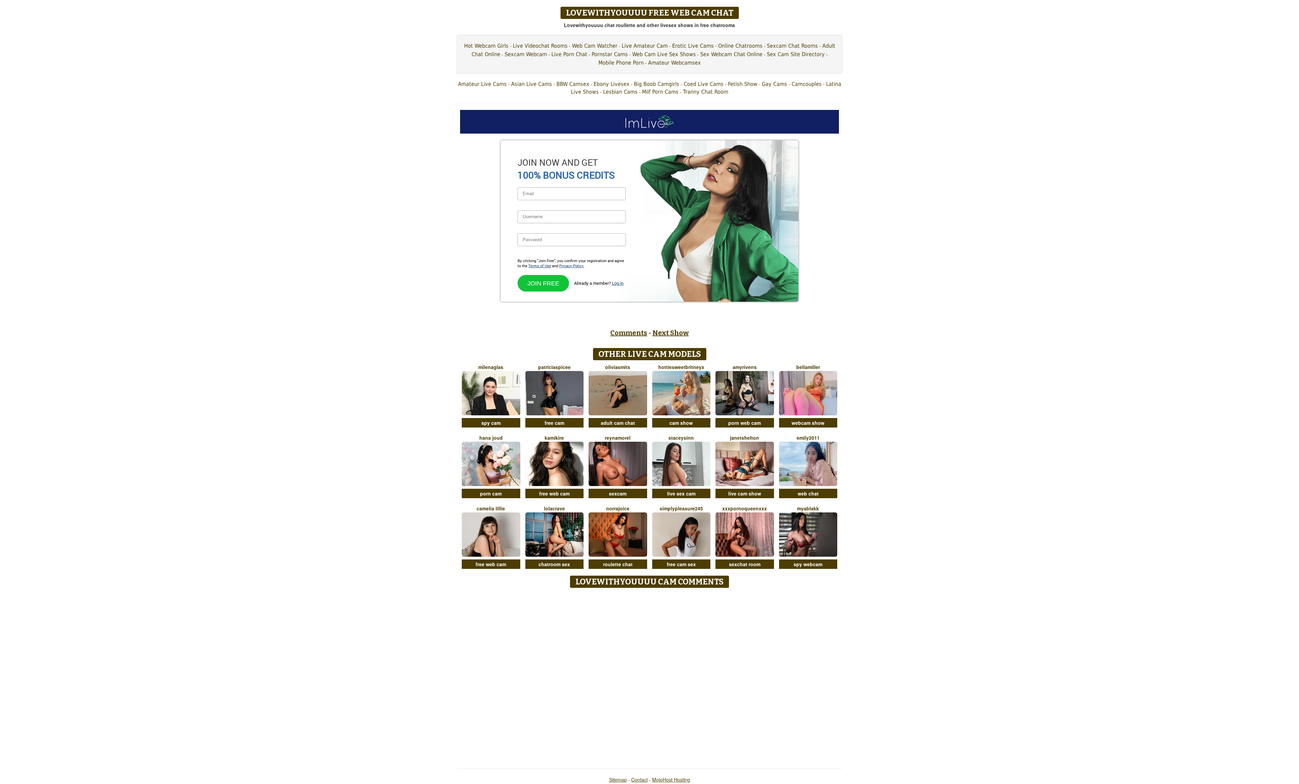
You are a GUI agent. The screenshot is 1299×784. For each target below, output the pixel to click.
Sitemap (618, 779)
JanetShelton (744, 437)
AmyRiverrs (745, 367)
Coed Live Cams (704, 84)
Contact (639, 779)
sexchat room (744, 564)
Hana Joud (491, 437)
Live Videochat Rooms (540, 46)
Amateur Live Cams (482, 84)
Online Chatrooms (740, 46)
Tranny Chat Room (705, 92)
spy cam (491, 422)
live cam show (744, 493)
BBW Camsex (572, 84)
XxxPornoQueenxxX (744, 508)
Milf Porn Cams (660, 92)
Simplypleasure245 (681, 508)
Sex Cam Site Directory (796, 54)
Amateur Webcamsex (674, 63)
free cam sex (681, 564)
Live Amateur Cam (645, 46)
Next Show (671, 333)
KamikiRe (554, 437)
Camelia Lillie (491, 508)
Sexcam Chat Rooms (792, 46)
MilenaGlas (490, 367)
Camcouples (807, 84)
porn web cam (744, 422)
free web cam (554, 493)
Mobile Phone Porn (621, 63)
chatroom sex (554, 564)
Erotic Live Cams (693, 46)
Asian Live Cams (531, 84)
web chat (808, 493)
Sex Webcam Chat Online (731, 54)
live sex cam (681, 493)
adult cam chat (618, 422)
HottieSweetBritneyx (681, 367)
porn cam (491, 493)
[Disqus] (649, 675)
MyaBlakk (808, 508)
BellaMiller (808, 367)
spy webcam (808, 564)
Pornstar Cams (610, 54)
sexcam (617, 493)
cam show (681, 422)
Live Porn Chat (569, 54)
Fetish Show (742, 84)
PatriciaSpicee (554, 367)
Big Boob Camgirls (656, 84)
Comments (628, 333)
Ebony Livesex (612, 84)
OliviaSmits (617, 367)
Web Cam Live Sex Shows (664, 54)
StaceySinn (681, 437)
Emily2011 (808, 437)
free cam (554, 422)
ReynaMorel (618, 437)
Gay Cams (774, 84)
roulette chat (618, 564)
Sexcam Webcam (526, 54)
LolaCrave (554, 508)
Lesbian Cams (620, 92)
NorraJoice (618, 508)
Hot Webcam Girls (486, 46)
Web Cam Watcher (594, 46)
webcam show (808, 422)
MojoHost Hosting (671, 779)
